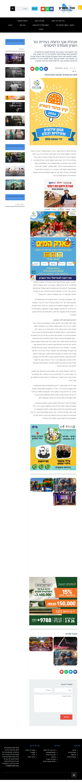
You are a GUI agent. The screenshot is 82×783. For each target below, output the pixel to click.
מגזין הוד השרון (39, 21)
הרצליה (41, 29)
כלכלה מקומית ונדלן (49, 761)
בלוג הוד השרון (51, 759)
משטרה (32, 752)
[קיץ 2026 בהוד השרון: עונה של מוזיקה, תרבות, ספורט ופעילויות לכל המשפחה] (53, 111)
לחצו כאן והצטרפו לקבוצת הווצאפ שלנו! (61, 75)
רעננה (10, 25)
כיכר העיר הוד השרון (58, 21)
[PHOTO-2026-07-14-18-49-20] (60, 195)
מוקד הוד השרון (30, 750)
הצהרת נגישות (71, 757)
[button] (80, 7)
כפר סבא (22, 25)
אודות (74, 750)
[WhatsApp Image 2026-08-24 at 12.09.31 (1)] (53, 542)
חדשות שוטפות (22, 21)
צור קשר (73, 754)
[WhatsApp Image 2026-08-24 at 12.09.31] (53, 246)
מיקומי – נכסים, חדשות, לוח (65, 25)
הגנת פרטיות (72, 752)
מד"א (33, 754)
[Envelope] (43, 9)
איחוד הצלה (31, 757)
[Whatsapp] (47, 9)
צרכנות (53, 757)
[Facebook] (51, 9)
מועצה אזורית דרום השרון (41, 25)
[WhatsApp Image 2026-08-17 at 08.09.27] (53, 601)
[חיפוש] (12, 8)
